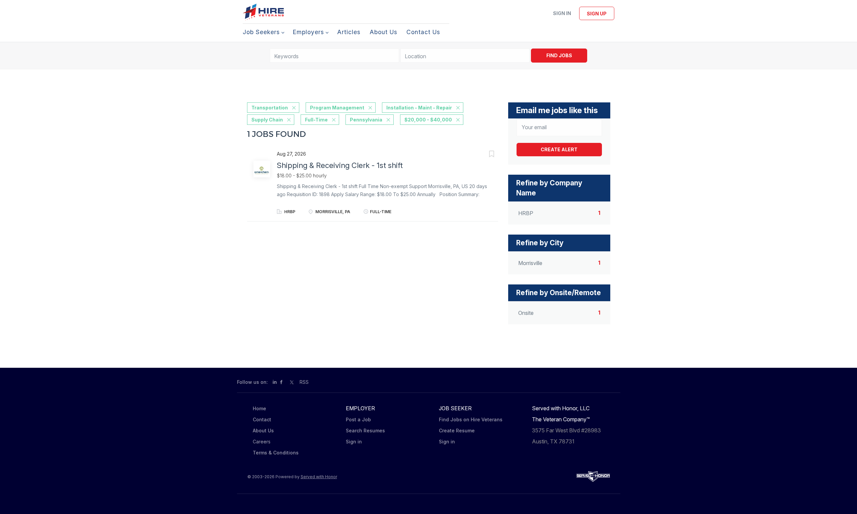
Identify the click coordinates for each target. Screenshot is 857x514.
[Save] (484, 155)
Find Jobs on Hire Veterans (470, 419)
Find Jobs (559, 55)
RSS (304, 382)
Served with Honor (319, 476)
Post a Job (358, 419)
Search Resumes (365, 430)
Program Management (337, 107)
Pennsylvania (366, 119)
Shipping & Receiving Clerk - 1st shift (340, 165)
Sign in (562, 13)
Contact (262, 419)
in (274, 382)
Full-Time (316, 119)
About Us (263, 430)
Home (259, 408)
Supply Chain (267, 119)
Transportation (269, 107)
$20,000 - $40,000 (428, 119)
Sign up (597, 13)
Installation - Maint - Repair (419, 107)
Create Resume (457, 430)
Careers (261, 441)
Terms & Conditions (276, 452)
